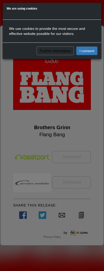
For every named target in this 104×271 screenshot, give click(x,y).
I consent (87, 51)
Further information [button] (55, 51)
